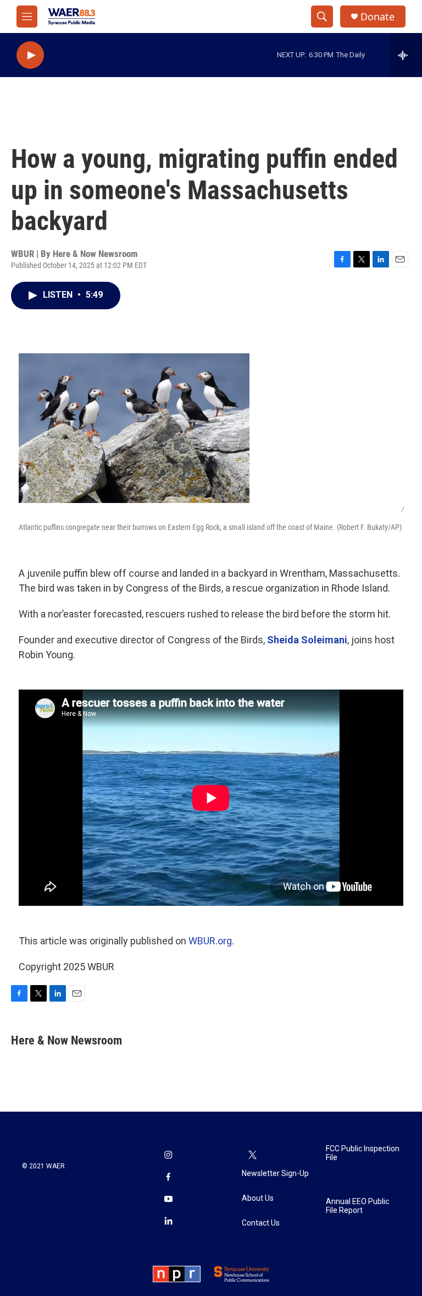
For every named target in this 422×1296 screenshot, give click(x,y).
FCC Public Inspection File (362, 1153)
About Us (258, 1198)
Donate (377, 17)
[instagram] (168, 1156)
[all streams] (406, 55)
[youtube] (168, 1200)
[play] (30, 55)
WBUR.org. (211, 941)
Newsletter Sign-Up (275, 1173)
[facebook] (168, 1178)
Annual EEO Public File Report (357, 1206)
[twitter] (253, 1156)
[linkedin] (168, 1222)
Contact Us (261, 1223)
